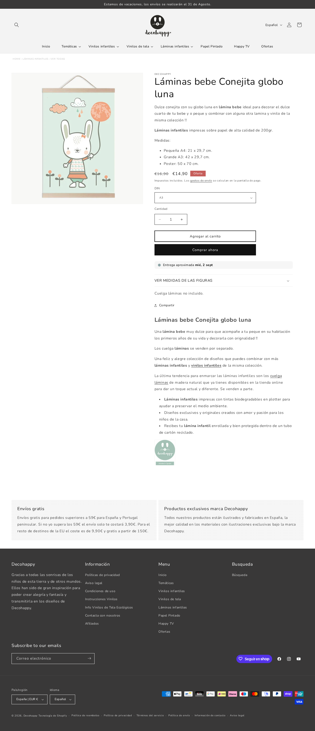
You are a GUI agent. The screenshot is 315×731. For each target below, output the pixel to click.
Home (16, 59)
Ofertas (164, 631)
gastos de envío (201, 180)
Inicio (162, 575)
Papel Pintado (169, 615)
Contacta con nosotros (103, 615)
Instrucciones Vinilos (101, 599)
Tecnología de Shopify (53, 715)
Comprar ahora (205, 250)
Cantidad (161, 209)
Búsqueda (239, 575)
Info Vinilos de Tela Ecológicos (109, 607)
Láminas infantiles (35, 59)
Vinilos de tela (169, 599)
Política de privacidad (118, 715)
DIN (157, 189)
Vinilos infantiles (171, 591)
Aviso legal (94, 583)
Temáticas (166, 583)
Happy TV (166, 623)
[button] (17, 25)
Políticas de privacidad (102, 575)
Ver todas (58, 59)
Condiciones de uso (100, 591)
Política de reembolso (85, 715)
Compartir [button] (167, 305)
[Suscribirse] (89, 658)
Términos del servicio (150, 715)
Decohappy (31, 715)
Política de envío (179, 715)
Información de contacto (210, 715)
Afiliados (92, 623)
